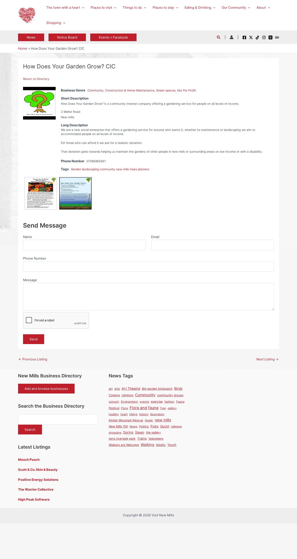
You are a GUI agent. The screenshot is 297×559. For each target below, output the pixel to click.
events (144, 401)
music (149, 420)
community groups (170, 395)
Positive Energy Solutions (38, 480)
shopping (115, 432)
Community (95, 90)
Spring (128, 432)
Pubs (154, 426)
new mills (163, 420)
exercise (157, 401)
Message (30, 280)
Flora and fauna (144, 407)
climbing (127, 395)
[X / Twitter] (251, 37)
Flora (124, 408)
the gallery (153, 432)
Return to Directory (36, 79)
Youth (171, 445)
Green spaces (165, 90)
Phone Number (34, 258)
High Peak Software (34, 499)
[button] (82, 7)
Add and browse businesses (46, 389)
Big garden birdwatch (157, 388)
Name (27, 237)
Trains (142, 439)
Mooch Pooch (29, 460)
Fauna (180, 401)
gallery (172, 408)
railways (176, 426)
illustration (157, 414)
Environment (129, 401)
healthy (114, 414)
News (133, 426)
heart (124, 414)
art (111, 388)
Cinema (114, 395)
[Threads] (270, 37)
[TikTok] (257, 37)
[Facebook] (244, 37)
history (143, 414)
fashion (169, 401)
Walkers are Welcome (124, 445)
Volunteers (155, 438)
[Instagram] (264, 37)
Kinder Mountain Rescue (126, 420)
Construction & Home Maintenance (129, 90)
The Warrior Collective (35, 489)
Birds (178, 388)
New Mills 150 (118, 426)
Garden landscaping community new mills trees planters (110, 169)
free (163, 408)
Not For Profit (186, 90)
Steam (139, 432)
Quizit (164, 426)
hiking (133, 414)
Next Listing (267, 359)
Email (155, 237)
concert (114, 401)
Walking (147, 444)
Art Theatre (131, 389)
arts (117, 388)
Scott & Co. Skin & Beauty (38, 470)
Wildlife (161, 445)
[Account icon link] (232, 37)
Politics (144, 426)
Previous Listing (32, 359)
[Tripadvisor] (277, 37)
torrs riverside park (122, 438)
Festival (114, 408)
